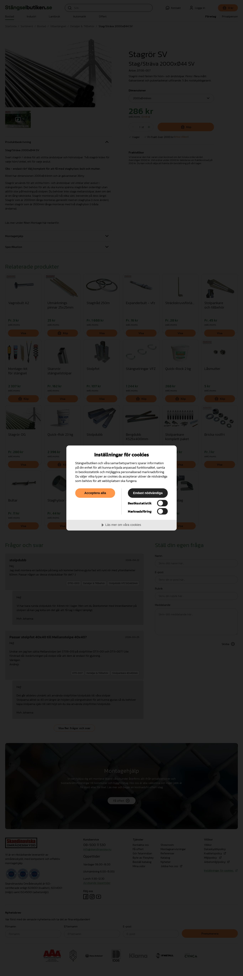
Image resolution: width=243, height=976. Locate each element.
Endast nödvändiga (148, 493)
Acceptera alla (95, 493)
